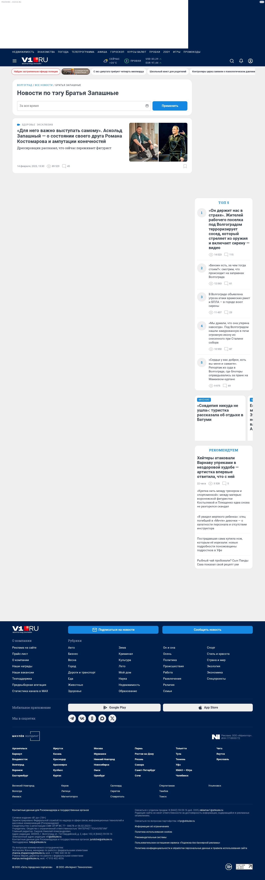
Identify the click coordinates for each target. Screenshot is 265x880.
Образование (128, 691)
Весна (72, 660)
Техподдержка (22, 678)
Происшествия (173, 666)
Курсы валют (136, 52)
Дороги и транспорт (81, 672)
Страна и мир (216, 660)
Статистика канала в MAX (30, 691)
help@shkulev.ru (37, 842)
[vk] (82, 718)
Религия (168, 685)
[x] (112, 718)
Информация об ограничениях (152, 826)
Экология (213, 666)
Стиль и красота (218, 654)
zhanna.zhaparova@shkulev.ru (28, 853)
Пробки (154, 52)
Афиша (102, 52)
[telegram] (72, 718)
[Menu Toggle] (14, 60)
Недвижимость (23, 52)
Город (72, 666)
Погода (63, 52)
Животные (75, 685)
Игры (176, 52)
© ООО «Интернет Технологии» (74, 867)
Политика (170, 660)
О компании (20, 660)
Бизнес (73, 654)
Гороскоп (117, 52)
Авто (71, 647)
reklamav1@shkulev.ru (211, 810)
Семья (167, 691)
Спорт (211, 647)
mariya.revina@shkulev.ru (25, 858)
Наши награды (22, 666)
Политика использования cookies (153, 832)
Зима (122, 647)
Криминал (126, 654)
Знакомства (46, 52)
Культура (125, 660)
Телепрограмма (83, 52)
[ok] (92, 718)
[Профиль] (250, 60)
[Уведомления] (241, 60)
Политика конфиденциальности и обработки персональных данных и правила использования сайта (191, 848)
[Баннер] (75, 71)
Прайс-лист (20, 654)
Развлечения (172, 678)
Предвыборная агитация (29, 685)
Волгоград (24, 85)
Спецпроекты (216, 678)
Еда (70, 678)
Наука (123, 678)
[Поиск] (231, 60)
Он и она (169, 647)
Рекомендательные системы (150, 837)
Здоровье (74, 691)
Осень (167, 654)
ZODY (166, 52)
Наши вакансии (23, 672)
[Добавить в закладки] (185, 166)
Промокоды (192, 52)
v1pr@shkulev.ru (186, 821)
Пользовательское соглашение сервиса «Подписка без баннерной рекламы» (177, 842)
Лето (122, 666)
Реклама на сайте (24, 647)
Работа (168, 672)
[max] (102, 718)
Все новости (44, 85)
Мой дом (125, 672)
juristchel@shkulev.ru (101, 839)
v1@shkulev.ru (53, 836)
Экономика (215, 672)
